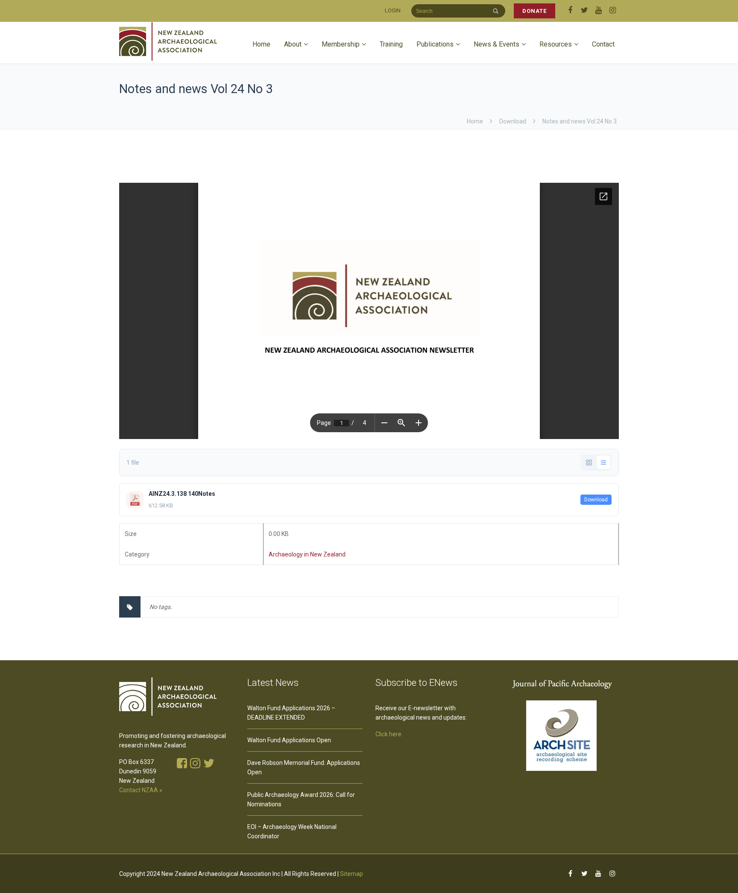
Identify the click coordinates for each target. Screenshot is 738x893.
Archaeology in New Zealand (307, 554)
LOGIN (393, 10)
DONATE (534, 11)
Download (596, 500)
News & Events (496, 44)
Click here (388, 734)
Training (391, 44)
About (293, 44)
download (512, 121)
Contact (603, 44)
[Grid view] (589, 462)
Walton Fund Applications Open (289, 740)
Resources (555, 44)
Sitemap (351, 873)
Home (261, 44)
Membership (341, 44)
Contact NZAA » (140, 790)
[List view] (603, 462)
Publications (435, 44)
